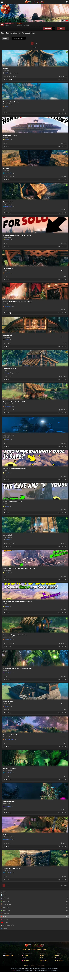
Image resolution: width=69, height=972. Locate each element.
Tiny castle (6, 168)
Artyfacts (7, 73)
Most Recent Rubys (18, 38)
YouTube (6, 922)
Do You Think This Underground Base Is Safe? (15, 468)
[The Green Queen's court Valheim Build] (35, 758)
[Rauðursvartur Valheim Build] (35, 825)
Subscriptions (35, 910)
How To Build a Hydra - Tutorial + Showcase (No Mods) (17, 668)
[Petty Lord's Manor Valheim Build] (35, 691)
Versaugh (7, 373)
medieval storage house (9, 368)
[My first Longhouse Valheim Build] (35, 191)
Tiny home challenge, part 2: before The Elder (15, 635)
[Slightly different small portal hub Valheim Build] (35, 858)
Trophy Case (35, 913)
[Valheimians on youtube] (66, 20)
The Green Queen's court (9, 768)
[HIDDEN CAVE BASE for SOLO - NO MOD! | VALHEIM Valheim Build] (35, 225)
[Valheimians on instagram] (64, 20)
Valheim (14, 970)
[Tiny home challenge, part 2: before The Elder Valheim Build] (35, 625)
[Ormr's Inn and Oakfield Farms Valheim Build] (35, 724)
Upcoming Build (7, 335)
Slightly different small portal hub (12, 868)
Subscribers (35, 907)
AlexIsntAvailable (9, 739)
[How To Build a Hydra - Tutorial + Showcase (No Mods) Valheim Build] (35, 658)
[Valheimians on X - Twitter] (62, 20)
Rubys (35, 916)
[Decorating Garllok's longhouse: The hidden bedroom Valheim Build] (35, 291)
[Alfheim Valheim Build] (35, 58)
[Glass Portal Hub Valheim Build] (35, 525)
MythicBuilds (8, 673)
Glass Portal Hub (7, 535)
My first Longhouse (8, 202)
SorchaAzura (8, 306)
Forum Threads (35, 904)
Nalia (6, 106)
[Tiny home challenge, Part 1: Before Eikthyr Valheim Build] (35, 391)
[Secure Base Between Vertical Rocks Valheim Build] (35, 491)
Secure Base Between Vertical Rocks (12, 501)
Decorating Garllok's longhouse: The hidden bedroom (17, 301)
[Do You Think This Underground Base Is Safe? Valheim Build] (35, 458)
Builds (5, 38)
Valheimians (9, 23)
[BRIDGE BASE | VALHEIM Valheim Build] (35, 125)
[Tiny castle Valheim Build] (35, 158)
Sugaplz (7, 339)
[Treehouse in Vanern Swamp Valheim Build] (35, 91)
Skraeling (7, 706)
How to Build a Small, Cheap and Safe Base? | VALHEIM (17, 601)
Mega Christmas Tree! (9, 801)
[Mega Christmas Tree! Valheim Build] (35, 791)
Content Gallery (35, 901)
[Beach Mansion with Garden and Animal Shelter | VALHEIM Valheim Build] (35, 558)
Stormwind (7, 539)
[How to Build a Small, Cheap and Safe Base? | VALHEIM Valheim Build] (35, 591)
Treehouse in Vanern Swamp (10, 102)
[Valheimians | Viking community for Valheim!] (34, 2)
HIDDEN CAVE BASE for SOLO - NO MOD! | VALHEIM (17, 235)
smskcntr (7, 139)
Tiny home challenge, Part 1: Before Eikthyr (14, 401)
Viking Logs (35, 898)
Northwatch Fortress (8, 435)
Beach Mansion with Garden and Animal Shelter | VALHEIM (19, 568)
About (4, 895)
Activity (5, 928)
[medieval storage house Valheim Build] (35, 358)
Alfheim (5, 68)
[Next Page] (36, 43)
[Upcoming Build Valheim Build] (35, 325)
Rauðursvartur (7, 835)
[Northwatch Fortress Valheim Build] (35, 425)
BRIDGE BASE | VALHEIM (10, 135)
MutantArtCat (8, 173)
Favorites (35, 919)
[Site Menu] (2, 2)
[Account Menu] (67, 2)
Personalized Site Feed (8, 925)
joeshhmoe (7, 273)
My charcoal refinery (8, 268)
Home (4, 892)
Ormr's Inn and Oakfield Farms (11, 735)
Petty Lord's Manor (8, 701)
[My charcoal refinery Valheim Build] (35, 258)
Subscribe (48, 28)
